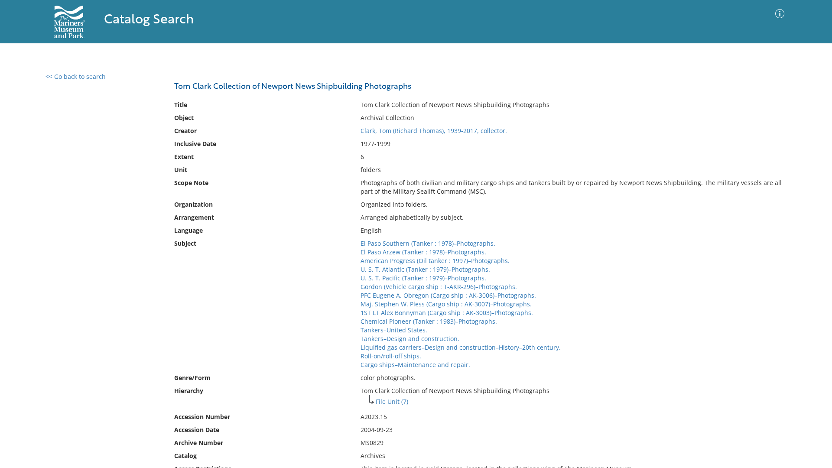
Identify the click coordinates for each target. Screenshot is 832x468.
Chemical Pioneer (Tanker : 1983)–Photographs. (429, 321)
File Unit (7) (392, 401)
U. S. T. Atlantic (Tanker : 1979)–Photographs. (425, 269)
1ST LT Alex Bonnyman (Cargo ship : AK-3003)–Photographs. (447, 313)
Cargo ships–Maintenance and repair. (415, 365)
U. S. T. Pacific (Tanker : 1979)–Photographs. (423, 278)
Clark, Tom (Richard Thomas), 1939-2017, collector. (434, 131)
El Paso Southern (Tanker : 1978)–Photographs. (428, 243)
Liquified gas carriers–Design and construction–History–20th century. (461, 347)
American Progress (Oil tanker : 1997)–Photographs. (435, 261)
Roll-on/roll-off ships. (391, 356)
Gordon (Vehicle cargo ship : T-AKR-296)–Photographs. (439, 287)
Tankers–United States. (394, 330)
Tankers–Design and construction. (410, 339)
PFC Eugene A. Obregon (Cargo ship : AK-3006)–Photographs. (448, 295)
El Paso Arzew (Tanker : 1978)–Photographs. (423, 252)
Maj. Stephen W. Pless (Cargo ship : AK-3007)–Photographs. (446, 304)
